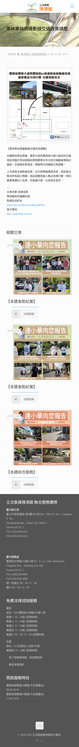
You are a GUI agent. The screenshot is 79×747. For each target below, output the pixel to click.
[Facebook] (37, 741)
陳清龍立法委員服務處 (33, 54)
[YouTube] (42, 741)
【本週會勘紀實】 (21, 301)
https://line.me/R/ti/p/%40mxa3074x (26, 205)
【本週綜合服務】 (21, 472)
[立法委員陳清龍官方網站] (39, 6)
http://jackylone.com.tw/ (19, 213)
